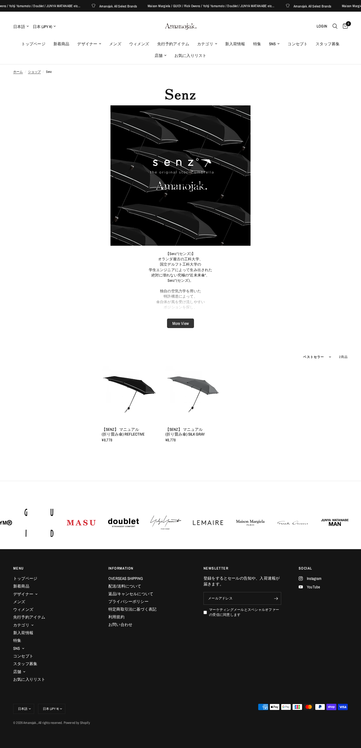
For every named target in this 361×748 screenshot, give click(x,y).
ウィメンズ (139, 44)
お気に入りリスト (190, 55)
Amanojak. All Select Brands (110, 6)
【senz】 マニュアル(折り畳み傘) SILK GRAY (185, 432)
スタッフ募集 (328, 44)
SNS (272, 44)
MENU (18, 568)
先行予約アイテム (173, 44)
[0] (344, 26)
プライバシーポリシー (128, 601)
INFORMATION (120, 568)
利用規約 (116, 617)
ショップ (34, 72)
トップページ (33, 44)
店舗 (159, 55)
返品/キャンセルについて (130, 594)
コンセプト (298, 44)
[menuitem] (33, 44)
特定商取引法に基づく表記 (132, 609)
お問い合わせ (120, 624)
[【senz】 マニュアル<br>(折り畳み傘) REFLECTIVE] (129, 394)
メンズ (115, 44)
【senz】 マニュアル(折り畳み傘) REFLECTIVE (123, 432)
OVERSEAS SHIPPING (125, 578)
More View (180, 323)
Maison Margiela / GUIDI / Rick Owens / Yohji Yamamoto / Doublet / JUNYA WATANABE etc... (203, 6)
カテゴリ (205, 44)
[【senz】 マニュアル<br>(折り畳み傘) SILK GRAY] (193, 394)
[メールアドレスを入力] (276, 598)
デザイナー (87, 44)
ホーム (18, 72)
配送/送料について (124, 586)
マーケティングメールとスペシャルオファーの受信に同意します (244, 612)
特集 (257, 44)
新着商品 (61, 44)
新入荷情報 (235, 44)
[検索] (335, 26)
